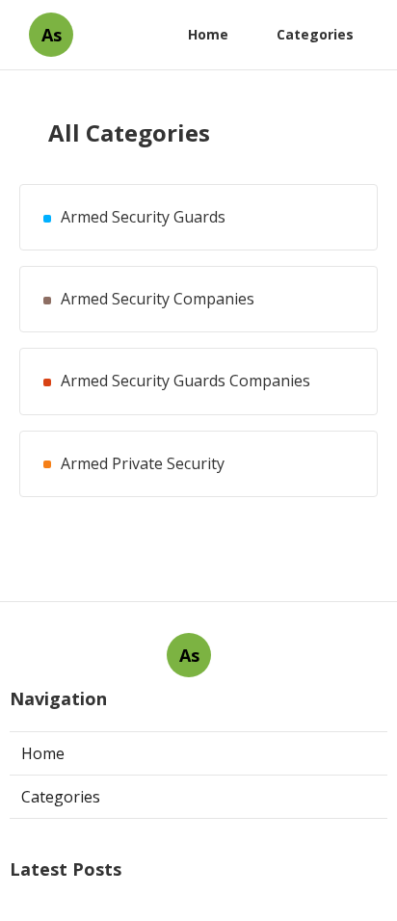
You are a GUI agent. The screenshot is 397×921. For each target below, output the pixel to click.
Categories (315, 34)
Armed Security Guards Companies (185, 381)
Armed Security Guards (143, 217)
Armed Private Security (143, 464)
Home (208, 34)
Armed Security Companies (157, 299)
